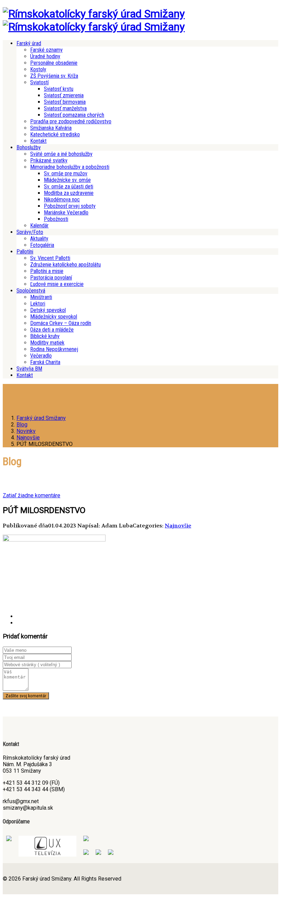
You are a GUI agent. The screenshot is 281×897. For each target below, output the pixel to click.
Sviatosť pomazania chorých (74, 115)
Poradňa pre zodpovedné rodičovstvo (70, 121)
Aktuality (39, 238)
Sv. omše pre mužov (65, 173)
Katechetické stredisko (55, 134)
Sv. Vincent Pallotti (50, 258)
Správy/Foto (29, 232)
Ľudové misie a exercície (57, 284)
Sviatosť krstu (58, 89)
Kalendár (39, 225)
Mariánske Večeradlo (66, 212)
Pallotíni (24, 251)
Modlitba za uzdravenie (69, 193)
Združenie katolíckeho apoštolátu (65, 264)
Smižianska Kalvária (51, 128)
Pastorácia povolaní (51, 277)
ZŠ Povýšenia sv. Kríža (54, 76)
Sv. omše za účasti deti (68, 186)
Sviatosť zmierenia (64, 95)
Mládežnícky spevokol (53, 316)
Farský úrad (28, 43)
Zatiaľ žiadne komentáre (31, 495)
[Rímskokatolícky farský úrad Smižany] (94, 13)
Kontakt (38, 141)
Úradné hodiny (45, 56)
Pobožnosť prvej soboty (70, 206)
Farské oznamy (46, 50)
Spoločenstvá (30, 290)
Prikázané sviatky (49, 160)
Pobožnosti (56, 219)
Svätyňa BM (29, 368)
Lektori (37, 303)
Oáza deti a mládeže (52, 329)
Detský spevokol (48, 310)
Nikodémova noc (62, 199)
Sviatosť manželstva (65, 108)
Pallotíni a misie (46, 271)
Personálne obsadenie (53, 63)
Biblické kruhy (45, 336)
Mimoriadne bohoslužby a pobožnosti (69, 167)
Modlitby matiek (47, 342)
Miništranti (41, 297)
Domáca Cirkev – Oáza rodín (60, 323)
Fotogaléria (42, 245)
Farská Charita (45, 362)
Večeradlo (41, 355)
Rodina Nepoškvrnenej (54, 349)
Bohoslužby (28, 147)
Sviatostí (39, 82)
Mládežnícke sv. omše (67, 180)
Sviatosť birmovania (65, 102)
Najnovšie (178, 525)
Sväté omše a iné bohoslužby (61, 154)
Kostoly (38, 69)
